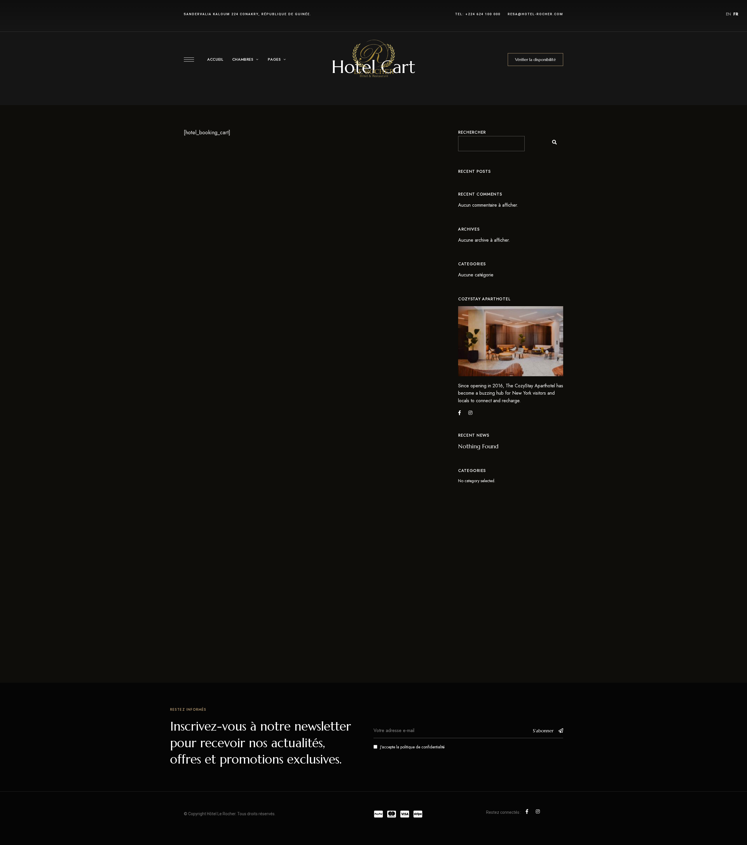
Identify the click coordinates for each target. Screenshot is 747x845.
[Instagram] (470, 412)
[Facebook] (459, 412)
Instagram (538, 811)
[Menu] (189, 59)
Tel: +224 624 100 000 (477, 14)
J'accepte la (412, 747)
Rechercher (472, 132)
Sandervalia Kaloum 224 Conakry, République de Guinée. (247, 14)
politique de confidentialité (422, 747)
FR (735, 14)
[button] (535, 59)
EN (728, 14)
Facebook (527, 811)
